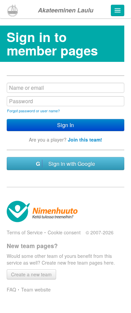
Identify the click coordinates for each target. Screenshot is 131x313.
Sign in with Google (69, 163)
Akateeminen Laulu (65, 10)
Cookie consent (64, 232)
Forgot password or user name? (33, 110)
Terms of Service (25, 232)
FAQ (11, 289)
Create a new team (31, 274)
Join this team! (85, 139)
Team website (36, 289)
